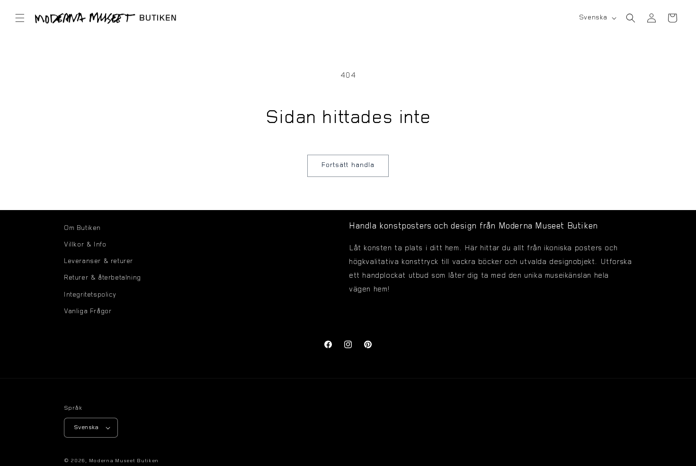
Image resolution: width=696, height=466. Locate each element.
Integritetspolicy (90, 295)
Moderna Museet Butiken (124, 461)
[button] (19, 18)
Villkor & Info (85, 245)
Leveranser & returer (98, 261)
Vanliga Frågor (87, 311)
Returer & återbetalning (102, 278)
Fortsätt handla (348, 165)
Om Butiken (82, 228)
